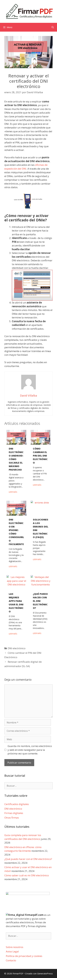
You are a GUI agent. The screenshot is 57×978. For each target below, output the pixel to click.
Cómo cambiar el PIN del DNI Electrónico (40, 455)
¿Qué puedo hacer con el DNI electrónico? (40, 601)
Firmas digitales (13, 813)
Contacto (11, 960)
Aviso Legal (12, 951)
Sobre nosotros (14, 947)
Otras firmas (11, 817)
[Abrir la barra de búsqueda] (52, 27)
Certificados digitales (16, 804)
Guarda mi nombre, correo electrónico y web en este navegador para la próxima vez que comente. (30, 749)
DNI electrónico (16, 648)
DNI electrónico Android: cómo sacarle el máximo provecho (16, 459)
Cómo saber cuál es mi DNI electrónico (26, 875)
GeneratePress (45, 973)
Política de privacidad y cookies (24, 956)
